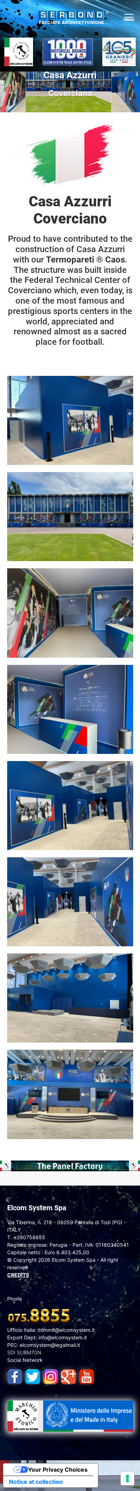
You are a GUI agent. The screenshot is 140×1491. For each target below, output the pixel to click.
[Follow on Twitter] (31, 1375)
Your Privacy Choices (58, 1469)
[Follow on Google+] (67, 1375)
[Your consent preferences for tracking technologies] (127, 1478)
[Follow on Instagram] (49, 1375)
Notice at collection (36, 1481)
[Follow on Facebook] (13, 1375)
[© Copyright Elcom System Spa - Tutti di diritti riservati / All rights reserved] (70, 419)
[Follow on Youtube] (84, 1375)
